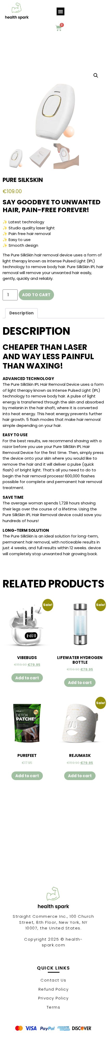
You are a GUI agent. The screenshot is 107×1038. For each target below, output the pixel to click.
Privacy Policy (53, 998)
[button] (60, 11)
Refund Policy (53, 989)
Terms (54, 1007)
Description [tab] (21, 313)
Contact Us (53, 980)
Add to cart (36, 295)
